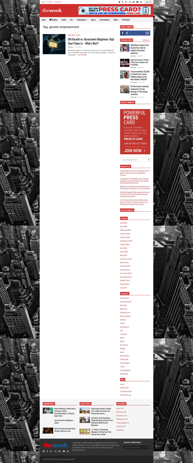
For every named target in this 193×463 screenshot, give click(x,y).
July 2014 (123, 288)
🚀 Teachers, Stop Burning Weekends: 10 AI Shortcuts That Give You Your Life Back (101, 432)
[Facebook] (122, 2)
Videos (115, 19)
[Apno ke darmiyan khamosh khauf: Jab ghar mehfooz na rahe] (48, 431)
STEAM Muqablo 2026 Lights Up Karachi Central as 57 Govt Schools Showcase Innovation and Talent (135, 194)
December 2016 (126, 259)
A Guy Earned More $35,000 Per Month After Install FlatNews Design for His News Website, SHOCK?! (140, 75)
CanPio (73, 459)
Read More (81, 55)
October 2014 (125, 280)
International (124, 327)
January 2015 (125, 270)
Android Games (125, 302)
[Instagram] (130, 2)
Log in (122, 384)
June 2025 (124, 252)
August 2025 (124, 244)
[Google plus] (126, 2)
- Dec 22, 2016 (141, 82)
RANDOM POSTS (49, 404)
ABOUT (43, 2)
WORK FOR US (58, 2)
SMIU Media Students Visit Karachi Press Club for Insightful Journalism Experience (140, 49)
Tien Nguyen (134, 82)
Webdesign (124, 374)
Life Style (123, 334)
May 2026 (123, 226)
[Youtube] (137, 2)
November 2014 (126, 277)
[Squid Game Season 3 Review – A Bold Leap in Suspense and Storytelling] (124, 63)
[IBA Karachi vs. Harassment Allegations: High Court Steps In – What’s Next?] (54, 44)
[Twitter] (119, 2)
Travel (122, 367)
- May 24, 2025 (140, 97)
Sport (122, 352)
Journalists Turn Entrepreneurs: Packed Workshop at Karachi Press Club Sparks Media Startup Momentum (134, 181)
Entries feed (124, 388)
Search (148, 2)
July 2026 (123, 223)
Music (122, 338)
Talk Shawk (126, 19)
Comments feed (125, 391)
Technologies (81, 19)
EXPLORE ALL (146, 40)
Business (54, 19)
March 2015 (124, 262)
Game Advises (125, 316)
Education (71, 35)
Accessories (124, 298)
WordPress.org (125, 395)
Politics (122, 348)
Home (44, 19)
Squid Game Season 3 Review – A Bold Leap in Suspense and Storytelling (140, 62)
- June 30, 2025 (77, 47)
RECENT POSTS (85, 404)
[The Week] (52, 10)
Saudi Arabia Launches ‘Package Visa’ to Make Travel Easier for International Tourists (135, 173)
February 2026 (125, 230)
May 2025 (123, 255)
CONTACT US (50, 2)
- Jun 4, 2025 (139, 56)
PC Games (124, 345)
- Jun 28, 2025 (139, 67)
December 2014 (126, 273)
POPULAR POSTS (126, 40)
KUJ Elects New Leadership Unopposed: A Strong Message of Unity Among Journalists (140, 90)
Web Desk (70, 47)
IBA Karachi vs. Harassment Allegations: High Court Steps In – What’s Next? (91, 41)
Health (63, 19)
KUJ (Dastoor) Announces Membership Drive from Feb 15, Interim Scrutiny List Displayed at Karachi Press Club (134, 202)
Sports (93, 19)
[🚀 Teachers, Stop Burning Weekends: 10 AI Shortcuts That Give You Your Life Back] (85, 432)
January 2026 (125, 234)
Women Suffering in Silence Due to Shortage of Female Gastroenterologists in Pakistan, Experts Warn (65, 412)
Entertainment (104, 19)
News (78, 35)
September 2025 (126, 241)
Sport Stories (124, 356)
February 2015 (125, 266)
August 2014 (124, 284)
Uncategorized (125, 370)
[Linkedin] (141, 2)
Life (71, 19)
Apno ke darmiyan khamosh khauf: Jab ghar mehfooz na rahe (64, 429)
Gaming (123, 320)
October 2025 (125, 237)
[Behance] (134, 2)
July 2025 (123, 248)
